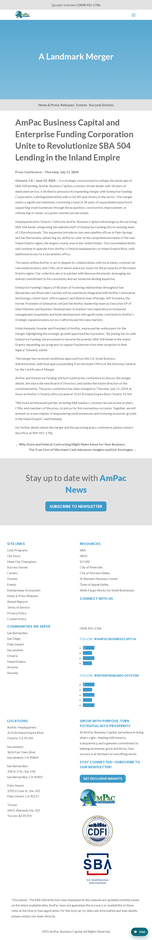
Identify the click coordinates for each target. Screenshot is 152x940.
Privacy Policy (17, 613)
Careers (12, 573)
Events (81, 105)
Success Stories (101, 105)
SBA (83, 550)
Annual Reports (17, 601)
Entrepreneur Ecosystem (23, 590)
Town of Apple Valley (94, 584)
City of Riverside (91, 567)
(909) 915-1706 (89, 5)
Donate (12, 579)
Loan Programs (17, 550)
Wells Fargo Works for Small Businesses (107, 590)
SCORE (85, 561)
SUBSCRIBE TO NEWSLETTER (76, 506)
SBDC (84, 556)
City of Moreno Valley (95, 573)
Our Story (13, 556)
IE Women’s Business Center (99, 579)
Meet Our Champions (21, 561)
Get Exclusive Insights (102, 778)
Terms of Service (18, 607)
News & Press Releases (56, 105)
